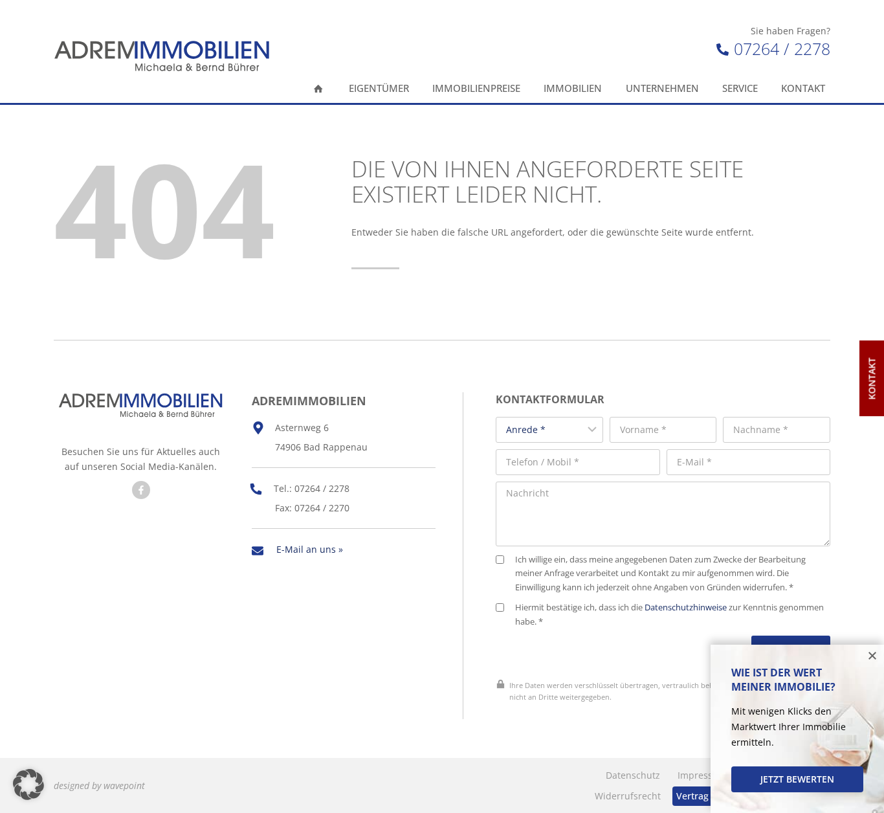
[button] (28, 784)
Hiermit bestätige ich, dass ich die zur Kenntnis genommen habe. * (669, 614)
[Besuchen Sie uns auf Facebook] (141, 490)
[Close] (872, 656)
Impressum (702, 775)
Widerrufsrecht (628, 796)
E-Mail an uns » (309, 549)
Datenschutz (633, 775)
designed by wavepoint (99, 785)
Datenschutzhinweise (686, 607)
